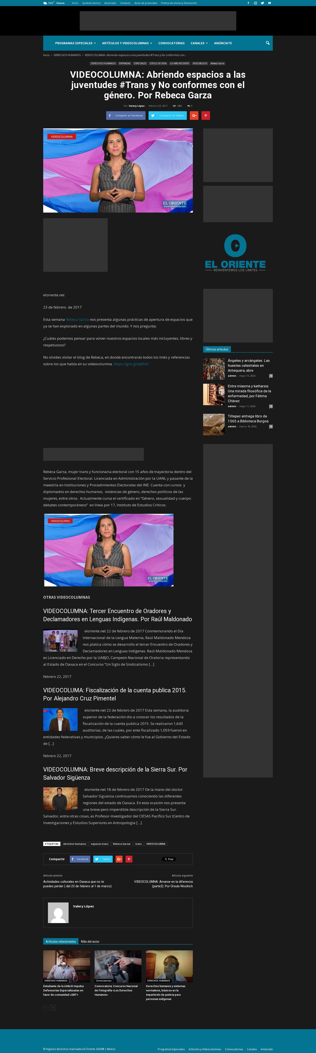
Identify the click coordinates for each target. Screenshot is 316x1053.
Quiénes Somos (91, 3)
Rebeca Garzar (122, 843)
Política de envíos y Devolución (179, 3)
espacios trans (99, 843)
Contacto (125, 3)
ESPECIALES (140, 63)
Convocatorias (171, 43)
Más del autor (90, 941)
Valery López (137, 105)
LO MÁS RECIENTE (179, 63)
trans (138, 843)
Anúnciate (110, 3)
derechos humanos (74, 843)
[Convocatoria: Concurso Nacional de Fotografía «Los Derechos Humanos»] (118, 966)
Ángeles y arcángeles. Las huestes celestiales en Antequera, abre (249, 365)
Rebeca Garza (217, 63)
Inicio (75, 3)
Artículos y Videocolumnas (125, 43)
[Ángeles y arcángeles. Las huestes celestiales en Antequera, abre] (214, 369)
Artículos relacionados (61, 941)
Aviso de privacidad (146, 3)
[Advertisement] (158, 20)
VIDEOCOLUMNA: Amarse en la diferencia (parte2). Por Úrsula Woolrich (163, 884)
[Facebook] (248, 3)
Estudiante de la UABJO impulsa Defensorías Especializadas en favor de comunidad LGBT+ (63, 990)
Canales (197, 43)
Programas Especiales (73, 43)
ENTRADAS (124, 63)
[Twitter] (262, 3)
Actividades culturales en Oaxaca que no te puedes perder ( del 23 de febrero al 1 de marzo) (77, 884)
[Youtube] (269, 3)
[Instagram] (255, 3)
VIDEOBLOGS (200, 63)
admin (232, 375)
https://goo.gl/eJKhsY (131, 363)
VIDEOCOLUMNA (155, 843)
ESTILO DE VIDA (158, 63)
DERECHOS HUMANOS (103, 63)
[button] (267, 43)
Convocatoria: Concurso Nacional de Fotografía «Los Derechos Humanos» (116, 990)
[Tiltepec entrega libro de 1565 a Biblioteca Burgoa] (214, 424)
